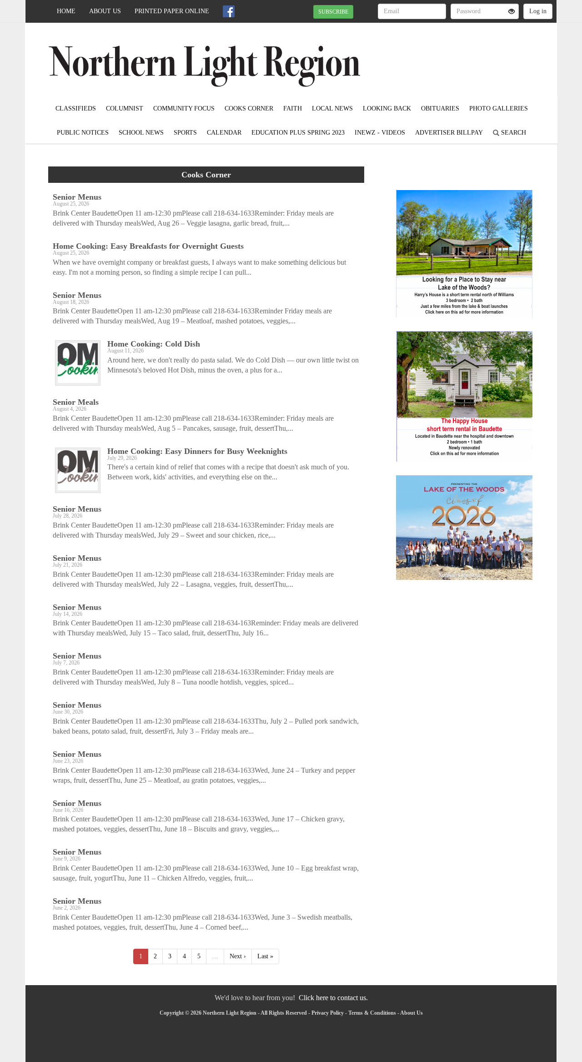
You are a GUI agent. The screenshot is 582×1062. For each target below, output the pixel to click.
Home (66, 11)
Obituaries (440, 108)
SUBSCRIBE (333, 12)
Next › (238, 956)
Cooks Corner (249, 108)
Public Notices (83, 132)
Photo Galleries (498, 108)
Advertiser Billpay (449, 132)
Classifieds (75, 108)
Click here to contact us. (333, 998)
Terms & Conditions (372, 1013)
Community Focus (184, 108)
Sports (185, 132)
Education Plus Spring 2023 (298, 132)
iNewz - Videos (380, 132)
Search (512, 132)
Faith (292, 108)
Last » (265, 956)
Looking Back (387, 108)
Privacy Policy (327, 1013)
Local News (332, 108)
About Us (105, 11)
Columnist (124, 108)
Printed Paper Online (172, 11)
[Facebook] (228, 11)
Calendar (224, 132)
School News (141, 132)
